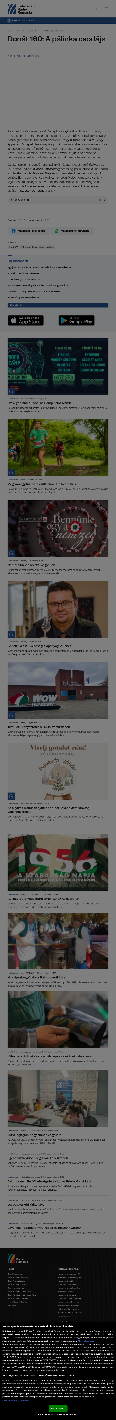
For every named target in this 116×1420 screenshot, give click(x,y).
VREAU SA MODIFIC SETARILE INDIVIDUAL (57, 1414)
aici (24, 1360)
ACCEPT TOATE (58, 1408)
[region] (58, 1371)
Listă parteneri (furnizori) (15, 1401)
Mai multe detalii (86, 1341)
